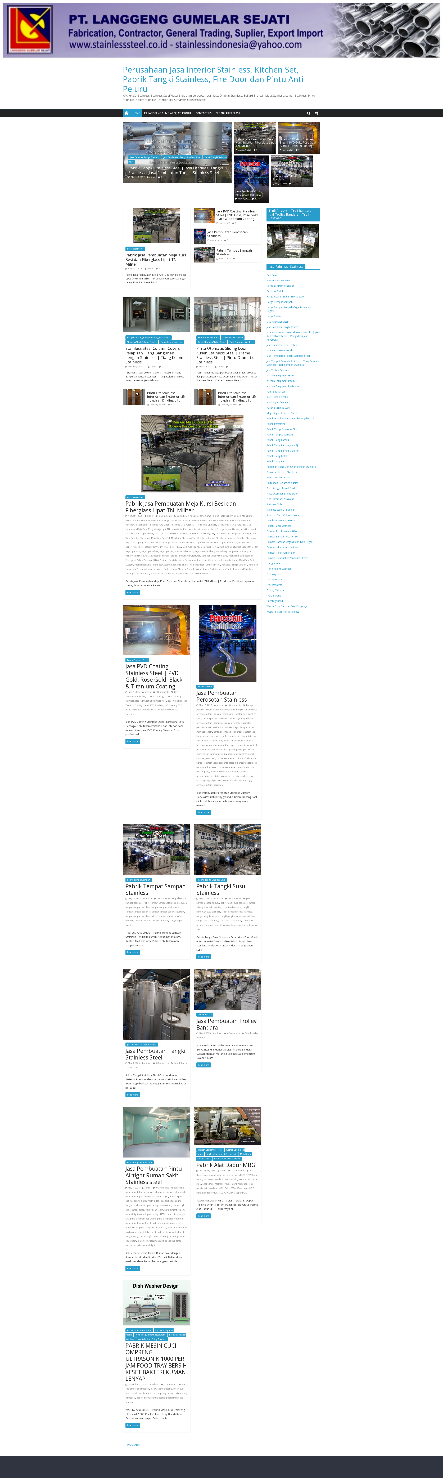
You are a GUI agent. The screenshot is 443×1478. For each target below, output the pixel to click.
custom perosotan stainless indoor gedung (223, 718)
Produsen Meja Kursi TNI (162, 573)
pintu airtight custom (174, 1209)
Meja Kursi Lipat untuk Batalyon (225, 542)
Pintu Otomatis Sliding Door (211, 342)
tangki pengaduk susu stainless (237, 911)
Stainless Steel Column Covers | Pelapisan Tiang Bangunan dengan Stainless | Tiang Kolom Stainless (154, 355)
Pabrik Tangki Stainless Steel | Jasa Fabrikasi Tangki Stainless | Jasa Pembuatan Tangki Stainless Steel (175, 170)
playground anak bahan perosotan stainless (225, 771)
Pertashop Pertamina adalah (282, 482)
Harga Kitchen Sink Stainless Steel (285, 296)
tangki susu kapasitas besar (227, 920)
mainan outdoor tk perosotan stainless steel (235, 745)
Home (136, 113)
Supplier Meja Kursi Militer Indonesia (193, 573)
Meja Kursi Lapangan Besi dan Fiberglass (236, 538)
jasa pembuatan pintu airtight (153, 1196)
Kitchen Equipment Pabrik (280, 380)
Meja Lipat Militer (150, 551)
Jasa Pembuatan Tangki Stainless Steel (182, 157)
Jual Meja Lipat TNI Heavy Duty (167, 529)
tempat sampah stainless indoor (141, 916)
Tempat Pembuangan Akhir (281, 531)
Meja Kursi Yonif (227, 546)
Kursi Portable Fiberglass (202, 533)
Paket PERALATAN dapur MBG (239, 1188)
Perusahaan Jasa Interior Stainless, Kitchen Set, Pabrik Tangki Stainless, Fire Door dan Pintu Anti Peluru (213, 79)
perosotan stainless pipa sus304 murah (236, 758)
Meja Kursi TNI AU (209, 546)
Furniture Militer (183, 520)
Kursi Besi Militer (135, 248)
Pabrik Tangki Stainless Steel (211, 879)
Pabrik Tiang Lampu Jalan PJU (283, 445)
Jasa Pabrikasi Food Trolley (281, 345)
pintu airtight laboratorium (170, 1218)
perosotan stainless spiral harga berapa (216, 762)
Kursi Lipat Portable (277, 397)
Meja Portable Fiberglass (207, 551)
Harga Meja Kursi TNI (184, 524)
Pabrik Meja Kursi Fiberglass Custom (152, 564)
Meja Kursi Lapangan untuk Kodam (168, 542)
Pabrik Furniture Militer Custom (152, 560)
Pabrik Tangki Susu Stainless (220, 889)
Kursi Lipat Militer (144, 533)
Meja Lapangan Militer (247, 546)
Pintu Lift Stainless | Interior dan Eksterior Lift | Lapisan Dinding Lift (166, 396)
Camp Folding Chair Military (190, 515)
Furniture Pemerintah (229, 520)
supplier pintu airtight (144, 1245)
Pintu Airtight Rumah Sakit (139, 1162)
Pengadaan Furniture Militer (206, 564)
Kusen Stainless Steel (233, 337)
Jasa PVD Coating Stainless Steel (150, 700)
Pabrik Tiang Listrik (277, 456)
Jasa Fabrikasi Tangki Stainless (144, 157)
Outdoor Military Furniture (214, 555)
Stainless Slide (205, 686)
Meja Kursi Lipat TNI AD (197, 542)
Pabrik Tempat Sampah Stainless (288, 177)
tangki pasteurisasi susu (230, 907)
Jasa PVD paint (175, 700)
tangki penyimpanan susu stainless (238, 916)
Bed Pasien (272, 275)
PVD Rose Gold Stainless (144, 709)
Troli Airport (273, 574)
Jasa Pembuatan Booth (279, 350)
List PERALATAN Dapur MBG (216, 1183)
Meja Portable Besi (184, 551)
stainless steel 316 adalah (280, 509)
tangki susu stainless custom (221, 925)
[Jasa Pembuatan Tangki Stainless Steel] (156, 971)
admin (152, 177)
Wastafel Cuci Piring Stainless (152, 1339)
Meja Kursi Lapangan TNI (137, 542)
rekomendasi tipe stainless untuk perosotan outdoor (222, 776)
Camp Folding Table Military (219, 515)
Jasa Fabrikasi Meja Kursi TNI (231, 524)
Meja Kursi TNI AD (172, 546)
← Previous (131, 1445)
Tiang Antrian (273, 563)
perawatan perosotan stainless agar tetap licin (219, 749)
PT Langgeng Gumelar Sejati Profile (168, 113)
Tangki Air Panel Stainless (280, 520)
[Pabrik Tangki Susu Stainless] (227, 826)
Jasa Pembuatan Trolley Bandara (226, 1024)
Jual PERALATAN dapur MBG (216, 1179)
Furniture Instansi (141, 520)
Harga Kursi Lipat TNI (162, 524)
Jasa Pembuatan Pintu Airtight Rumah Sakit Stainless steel (153, 1175)
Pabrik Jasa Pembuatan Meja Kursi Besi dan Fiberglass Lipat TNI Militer (255, 142)
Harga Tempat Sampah (279, 302)
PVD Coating (171, 705)
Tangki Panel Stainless (278, 525)
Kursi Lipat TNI (162, 533)
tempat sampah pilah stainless (166, 907)
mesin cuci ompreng (156, 1393)
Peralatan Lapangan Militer (150, 569)
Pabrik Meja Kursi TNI (181, 564)
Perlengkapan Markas (174, 569)
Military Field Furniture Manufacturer (143, 555)
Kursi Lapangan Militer (239, 529)
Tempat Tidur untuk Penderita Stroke (287, 558)
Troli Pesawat (274, 584)
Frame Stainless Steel (208, 337)
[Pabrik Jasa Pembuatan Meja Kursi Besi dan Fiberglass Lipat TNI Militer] (255, 124)
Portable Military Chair (197, 569)
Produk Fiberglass (228, 113)
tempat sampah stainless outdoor (151, 920)
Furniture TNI (144, 524)
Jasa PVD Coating (155, 696)
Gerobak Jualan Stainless (280, 285)
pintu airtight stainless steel (165, 1232)
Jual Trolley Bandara (277, 370)
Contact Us (203, 113)
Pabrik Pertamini (275, 423)
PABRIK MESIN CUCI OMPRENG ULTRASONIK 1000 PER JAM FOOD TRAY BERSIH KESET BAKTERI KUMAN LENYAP (156, 1362)
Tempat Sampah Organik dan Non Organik (290, 542)
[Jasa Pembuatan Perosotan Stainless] (251, 157)
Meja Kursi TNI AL (191, 546)
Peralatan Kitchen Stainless (227, 1158)
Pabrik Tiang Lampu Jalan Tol (282, 450)
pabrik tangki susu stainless (234, 902)
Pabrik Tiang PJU (275, 461)
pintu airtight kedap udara (143, 1218)
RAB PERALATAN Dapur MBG (233, 1192)
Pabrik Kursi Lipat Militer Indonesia (214, 560)
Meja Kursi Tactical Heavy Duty (147, 546)
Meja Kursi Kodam (206, 538)
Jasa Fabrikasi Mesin (277, 321)
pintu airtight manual (135, 1223)
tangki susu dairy (204, 920)
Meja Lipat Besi (132, 551)
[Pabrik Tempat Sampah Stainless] (292, 157)
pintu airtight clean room (151, 1209)
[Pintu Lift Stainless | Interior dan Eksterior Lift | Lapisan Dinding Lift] (134, 391)
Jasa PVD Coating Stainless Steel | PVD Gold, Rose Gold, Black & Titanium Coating (298, 142)
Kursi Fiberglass (219, 529)
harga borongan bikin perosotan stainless (234, 731)
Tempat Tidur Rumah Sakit (281, 552)
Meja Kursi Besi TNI (160, 538)
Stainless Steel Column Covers (141, 342)
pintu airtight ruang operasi (152, 1227)
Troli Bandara (205, 1014)
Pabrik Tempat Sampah (138, 879)
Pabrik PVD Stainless (153, 705)
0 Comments (165, 515)
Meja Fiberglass (223, 533)
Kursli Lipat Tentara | (278, 402)
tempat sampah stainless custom (168, 911)
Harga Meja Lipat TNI (206, 524)
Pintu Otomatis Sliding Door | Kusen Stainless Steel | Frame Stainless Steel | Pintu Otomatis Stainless (225, 355)
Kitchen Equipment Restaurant (221, 1154)
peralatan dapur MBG (207, 1192)
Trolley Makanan (275, 590)
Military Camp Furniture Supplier (236, 551)
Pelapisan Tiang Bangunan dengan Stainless (148, 337)
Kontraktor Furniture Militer (196, 529)
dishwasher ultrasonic (161, 1388)
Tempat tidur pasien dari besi (282, 547)
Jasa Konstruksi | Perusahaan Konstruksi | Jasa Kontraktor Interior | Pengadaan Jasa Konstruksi (293, 336)
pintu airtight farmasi (135, 1214)
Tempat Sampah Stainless (138, 911)
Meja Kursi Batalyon (241, 533)
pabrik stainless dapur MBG (210, 1188)
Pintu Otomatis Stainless (241, 342)
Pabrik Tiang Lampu (277, 440)
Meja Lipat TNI (166, 551)
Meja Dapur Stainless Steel (281, 413)
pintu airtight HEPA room (159, 1214)
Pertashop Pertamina (278, 477)
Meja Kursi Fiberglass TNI (183, 538)
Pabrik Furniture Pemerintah (182, 560)
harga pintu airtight (169, 1192)
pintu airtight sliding (141, 1232)
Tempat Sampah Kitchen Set (282, 536)
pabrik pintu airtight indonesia (148, 1200)
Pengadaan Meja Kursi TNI (234, 564)
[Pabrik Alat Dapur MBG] (227, 1109)
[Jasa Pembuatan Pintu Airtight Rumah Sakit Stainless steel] (156, 1109)
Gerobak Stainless (276, 291)
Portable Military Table (221, 569)
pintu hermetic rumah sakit (151, 1240)
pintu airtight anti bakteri (159, 1205)
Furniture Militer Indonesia (205, 520)
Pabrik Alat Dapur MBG (225, 1165)
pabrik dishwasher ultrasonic (151, 1397)
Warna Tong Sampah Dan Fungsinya (287, 606)
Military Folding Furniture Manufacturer (181, 555)
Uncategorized (274, 601)
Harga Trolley (274, 316)
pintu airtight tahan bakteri (153, 1236)
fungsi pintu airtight (148, 1192)
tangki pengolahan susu (208, 916)
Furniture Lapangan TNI (162, 520)
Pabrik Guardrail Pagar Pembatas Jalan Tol (290, 418)
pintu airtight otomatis (158, 1223)
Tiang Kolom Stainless (171, 342)
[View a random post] (316, 113)
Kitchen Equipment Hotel (210, 1149)
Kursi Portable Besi (179, 533)
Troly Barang (273, 595)
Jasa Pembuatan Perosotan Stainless (248, 193)
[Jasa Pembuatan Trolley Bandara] (227, 971)
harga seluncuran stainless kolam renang (216, 736)
